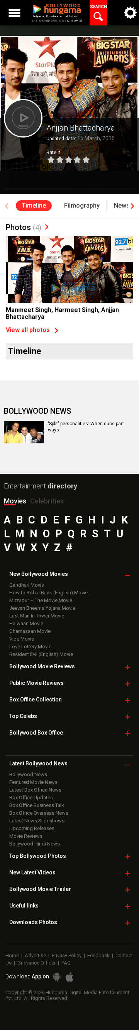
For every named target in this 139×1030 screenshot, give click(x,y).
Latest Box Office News (35, 790)
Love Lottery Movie (30, 646)
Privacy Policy (66, 955)
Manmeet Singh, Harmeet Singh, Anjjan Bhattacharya (62, 313)
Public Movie (36, 683)
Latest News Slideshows (36, 821)
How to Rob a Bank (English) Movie (48, 593)
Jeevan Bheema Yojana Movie (42, 608)
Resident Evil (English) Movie (41, 654)
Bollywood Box (36, 733)
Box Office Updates (31, 797)
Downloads (33, 922)
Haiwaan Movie (26, 623)
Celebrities (47, 501)
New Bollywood (38, 574)
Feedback (98, 955)
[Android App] (57, 977)
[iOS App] (69, 977)
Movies (15, 501)
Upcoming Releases (31, 828)
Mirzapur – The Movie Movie (40, 600)
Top (23, 716)
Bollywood (40, 889)
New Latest (32, 872)
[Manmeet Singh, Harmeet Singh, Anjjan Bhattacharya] (69, 278)
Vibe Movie (21, 639)
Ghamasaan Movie (30, 631)
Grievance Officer (36, 963)
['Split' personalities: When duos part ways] (24, 432)
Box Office (35, 699)
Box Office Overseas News (38, 813)
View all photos (28, 330)
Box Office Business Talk (36, 805)
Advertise (35, 955)
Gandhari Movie (26, 585)
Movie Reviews (25, 836)
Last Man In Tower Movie (36, 616)
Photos (23, 227)
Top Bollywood (37, 856)
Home (12, 955)
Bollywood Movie (42, 666)
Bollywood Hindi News (34, 844)
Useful (24, 906)
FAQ (66, 963)
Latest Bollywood (38, 763)
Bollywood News (28, 774)
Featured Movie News (33, 782)
